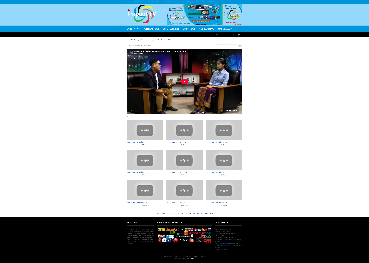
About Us (136, 2)
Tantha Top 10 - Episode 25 (176, 202)
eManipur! (192, 258)
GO (240, 46)
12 (182, 213)
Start (158, 213)
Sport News (189, 29)
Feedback (159, 2)
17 (202, 213)
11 (178, 213)
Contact (168, 2)
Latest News (133, 29)
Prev (163, 213)
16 (198, 213)
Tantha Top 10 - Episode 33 (137, 142)
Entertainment (171, 29)
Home (128, 2)
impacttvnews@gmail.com (226, 243)
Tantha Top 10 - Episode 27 (216, 172)
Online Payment (179, 2)
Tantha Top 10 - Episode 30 (216, 142)
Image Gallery (225, 29)
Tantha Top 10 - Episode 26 (137, 202)
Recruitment (211, 2)
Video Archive (206, 29)
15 (194, 213)
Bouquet (190, 2)
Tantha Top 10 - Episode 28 (176, 172)
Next (206, 213)
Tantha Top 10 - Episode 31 (176, 142)
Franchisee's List (147, 2)
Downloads (200, 2)
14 (190, 213)
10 (174, 213)
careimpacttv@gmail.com (224, 245)
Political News (151, 29)
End (211, 213)
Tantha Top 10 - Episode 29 (137, 172)
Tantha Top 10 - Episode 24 (216, 202)
